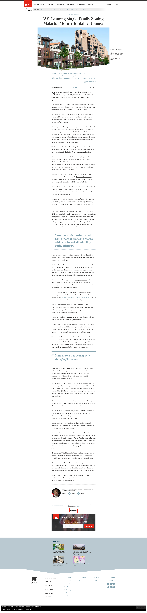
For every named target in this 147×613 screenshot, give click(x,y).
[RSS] (113, 587)
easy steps (77, 506)
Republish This (73, 510)
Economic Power (81, 4)
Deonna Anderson (57, 87)
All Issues (97, 581)
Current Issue (48, 597)
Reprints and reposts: (57, 505)
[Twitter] (110, 584)
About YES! (69, 581)
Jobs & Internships (67, 590)
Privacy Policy (68, 593)
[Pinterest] (108, 587)
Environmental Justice (39, 4)
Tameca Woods (78, 438)
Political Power (70, 4)
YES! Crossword (86, 9)
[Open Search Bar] (102, 4)
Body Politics (60, 4)
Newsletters (91, 4)
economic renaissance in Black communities (75, 297)
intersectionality (67, 413)
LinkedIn (82, 493)
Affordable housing (73, 14)
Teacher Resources (67, 587)
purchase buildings (57, 455)
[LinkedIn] (110, 587)
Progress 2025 (45, 9)
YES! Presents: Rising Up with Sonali (69, 9)
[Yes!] (28, 4)
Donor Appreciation (82, 581)
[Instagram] (113, 584)
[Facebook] (108, 584)
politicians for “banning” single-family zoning (66, 282)
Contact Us (69, 596)
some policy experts (81, 280)
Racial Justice (51, 4)
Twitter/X (73, 493)
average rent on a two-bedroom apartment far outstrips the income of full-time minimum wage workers (73, 167)
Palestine (53, 9)
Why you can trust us (91, 82)
